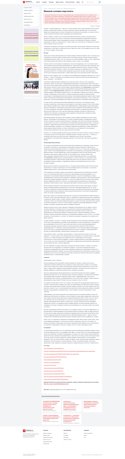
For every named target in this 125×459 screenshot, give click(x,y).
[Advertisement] (29, 106)
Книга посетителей (70, 2)
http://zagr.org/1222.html (50, 365)
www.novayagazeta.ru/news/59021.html (54, 348)
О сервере (44, 2)
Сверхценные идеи (51, 8)
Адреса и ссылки (59, 2)
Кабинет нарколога (47, 433)
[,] (31, 88)
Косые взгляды (59, 8)
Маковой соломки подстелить (69, 8)
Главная (45, 8)
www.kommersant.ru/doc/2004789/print (54, 368)
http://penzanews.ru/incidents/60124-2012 (54, 373)
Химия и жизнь (46, 435)
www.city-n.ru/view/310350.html (52, 362)
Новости (38, 2)
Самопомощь (46, 443)
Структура (51, 2)
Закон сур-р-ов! (46, 439)
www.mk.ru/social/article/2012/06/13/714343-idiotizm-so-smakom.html (61, 354)
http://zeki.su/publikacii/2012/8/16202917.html (55, 357)
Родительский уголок (48, 437)
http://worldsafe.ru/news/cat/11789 (52, 359)
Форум (78, 2)
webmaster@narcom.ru (30, 455)
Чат (82, 2)
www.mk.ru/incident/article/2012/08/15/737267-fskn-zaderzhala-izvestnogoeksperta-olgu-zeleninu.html (69, 351)
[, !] (31, 71)
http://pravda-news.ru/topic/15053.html (53, 371)
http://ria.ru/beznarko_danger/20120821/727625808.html (58, 376)
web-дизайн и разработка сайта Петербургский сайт (92, 454)
